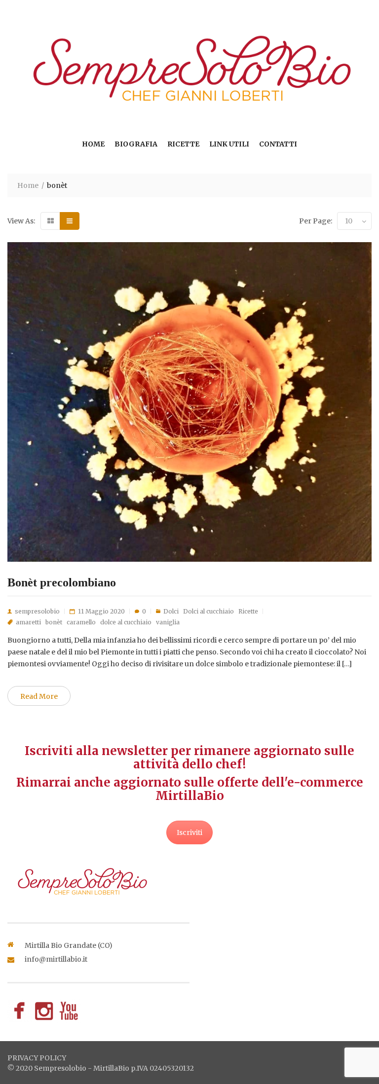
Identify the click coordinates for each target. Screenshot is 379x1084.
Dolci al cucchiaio (208, 611)
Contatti (278, 144)
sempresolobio (37, 611)
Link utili (229, 144)
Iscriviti (189, 832)
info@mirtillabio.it (56, 959)
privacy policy (36, 1057)
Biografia (135, 144)
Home (93, 144)
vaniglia (168, 622)
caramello (81, 622)
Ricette (183, 144)
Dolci (171, 611)
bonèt (53, 622)
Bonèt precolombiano (61, 582)
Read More (39, 696)
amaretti (28, 622)
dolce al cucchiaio (126, 622)
